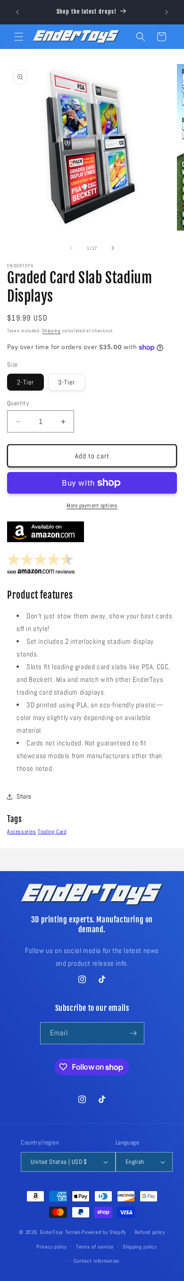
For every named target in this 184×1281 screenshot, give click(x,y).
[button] (18, 36)
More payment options (92, 505)
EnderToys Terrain (60, 1232)
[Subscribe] (133, 1033)
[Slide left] (71, 248)
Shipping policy (140, 1246)
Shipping (51, 331)
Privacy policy (51, 1246)
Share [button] (24, 796)
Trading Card (52, 831)
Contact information (96, 1260)
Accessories (21, 831)
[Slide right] (112, 248)
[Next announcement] (166, 12)
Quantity (18, 403)
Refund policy (150, 1232)
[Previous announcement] (17, 12)
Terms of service (95, 1246)
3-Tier (66, 382)
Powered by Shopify (104, 1232)
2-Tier (25, 382)
